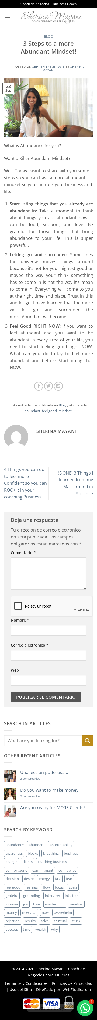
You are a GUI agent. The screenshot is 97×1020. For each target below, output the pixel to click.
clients (27, 861)
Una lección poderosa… (44, 772)
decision (12, 878)
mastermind (55, 904)
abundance (15, 844)
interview (52, 895)
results (30, 920)
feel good (49, 410)
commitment (42, 870)
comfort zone (16, 870)
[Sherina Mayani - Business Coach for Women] (52, 17)
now (45, 912)
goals (73, 887)
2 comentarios (38, 778)
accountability (61, 844)
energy (44, 878)
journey (12, 904)
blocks (33, 853)
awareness (14, 853)
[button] (7, 17)
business (71, 853)
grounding (31, 895)
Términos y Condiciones (26, 983)
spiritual (60, 920)
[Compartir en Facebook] (38, 386)
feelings (32, 887)
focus (59, 887)
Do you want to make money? (50, 790)
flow (46, 887)
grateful (12, 895)
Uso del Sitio (20, 989)
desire (29, 878)
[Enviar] (87, 740)
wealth (40, 929)
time (26, 929)
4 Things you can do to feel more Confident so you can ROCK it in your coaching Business (25, 483)
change (11, 861)
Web (15, 670)
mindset (65, 410)
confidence (67, 870)
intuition (72, 895)
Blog (48, 36)
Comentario (23, 552)
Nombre (20, 620)
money (11, 912)
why (54, 929)
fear (69, 878)
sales (44, 920)
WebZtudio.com (77, 989)
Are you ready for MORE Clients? (52, 807)
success (12, 929)
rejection (13, 920)
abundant (32, 410)
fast (58, 878)
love (36, 904)
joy (25, 904)
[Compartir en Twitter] (48, 386)
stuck (76, 920)
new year (29, 912)
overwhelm (63, 912)
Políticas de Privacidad (72, 983)
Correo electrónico (29, 645)
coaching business (52, 861)
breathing (51, 853)
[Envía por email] (58, 386)
